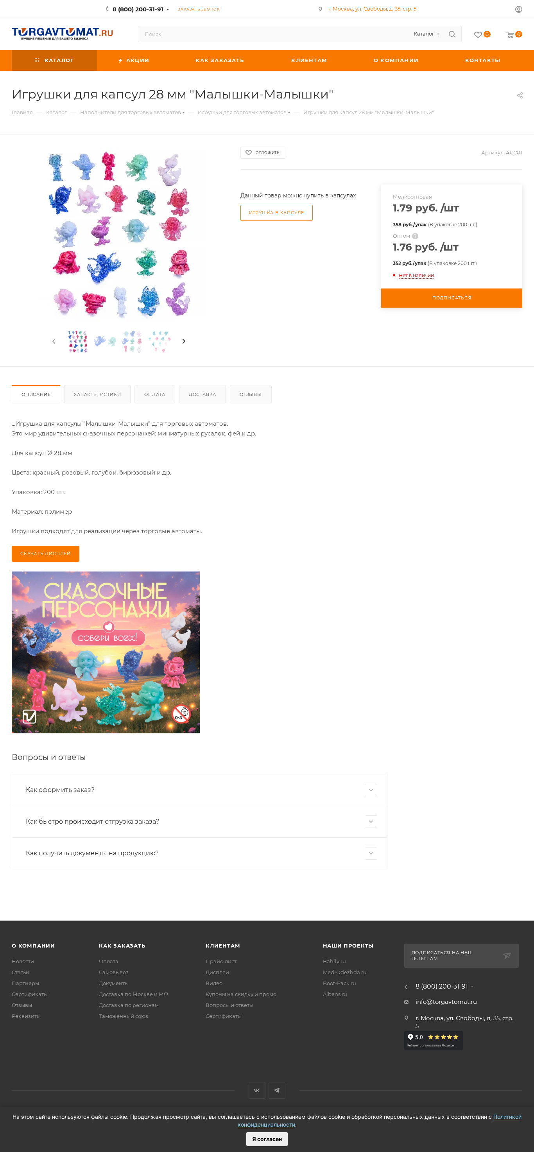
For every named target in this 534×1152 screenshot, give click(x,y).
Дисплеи (217, 972)
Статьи (20, 972)
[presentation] (53, 341)
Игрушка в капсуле (277, 212)
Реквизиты (26, 1016)
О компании (33, 945)
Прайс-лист (221, 961)
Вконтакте (257, 1090)
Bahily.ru (334, 961)
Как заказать (122, 945)
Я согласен (267, 1139)
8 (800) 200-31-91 (138, 9)
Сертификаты (30, 994)
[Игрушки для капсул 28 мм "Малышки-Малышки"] (119, 235)
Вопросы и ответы (229, 1005)
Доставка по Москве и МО (133, 994)
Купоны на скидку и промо (241, 994)
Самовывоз (114, 972)
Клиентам (223, 945)
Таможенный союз (123, 1016)
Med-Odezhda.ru (345, 972)
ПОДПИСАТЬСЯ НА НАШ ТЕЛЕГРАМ (442, 956)
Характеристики (97, 394)
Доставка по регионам (129, 1005)
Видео (214, 983)
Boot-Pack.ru (339, 983)
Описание (36, 394)
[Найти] (452, 34)
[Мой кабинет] (518, 10)
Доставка (202, 394)
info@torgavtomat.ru (446, 1001)
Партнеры (25, 983)
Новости (23, 961)
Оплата (154, 394)
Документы (114, 983)
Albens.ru (335, 994)
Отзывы (251, 394)
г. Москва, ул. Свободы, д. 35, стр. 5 (372, 8)
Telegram (277, 1090)
